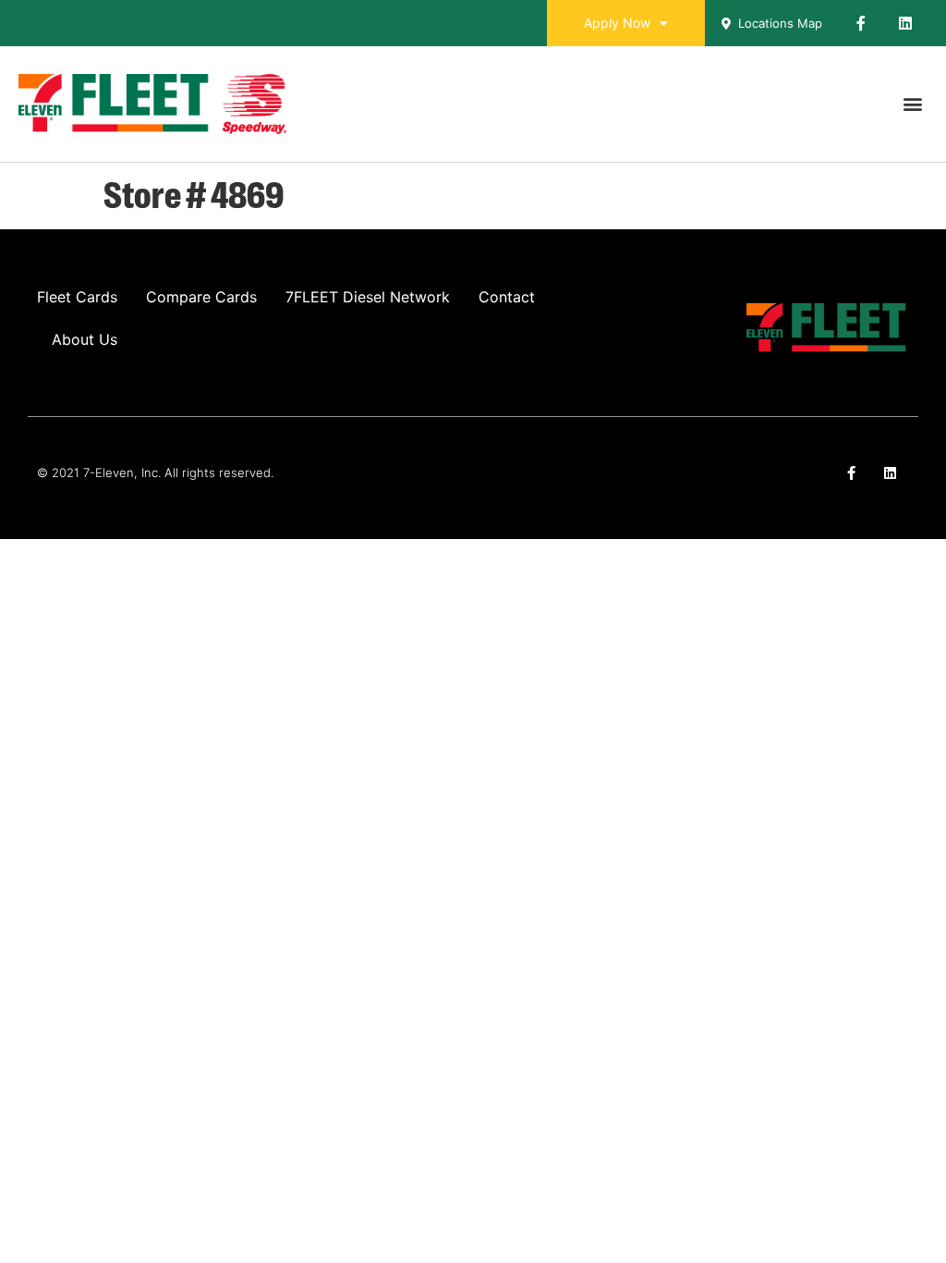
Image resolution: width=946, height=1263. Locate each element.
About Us (84, 339)
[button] (912, 104)
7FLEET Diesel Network (367, 297)
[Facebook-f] (861, 23)
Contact (507, 297)
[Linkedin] (905, 23)
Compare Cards (201, 297)
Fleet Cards (77, 297)
